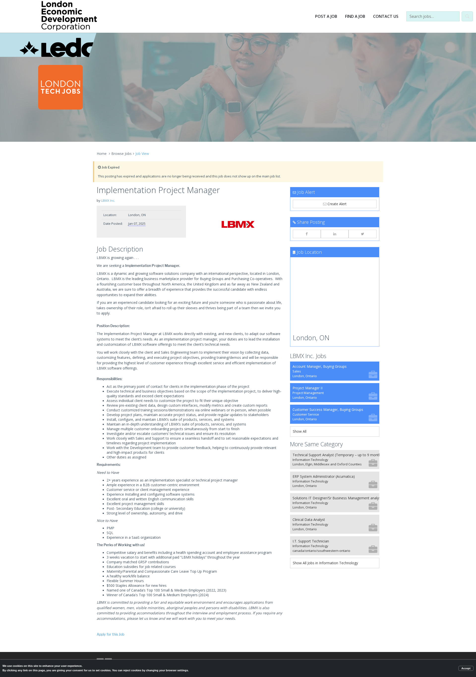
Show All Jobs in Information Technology (325, 563)
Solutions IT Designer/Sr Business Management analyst (336, 503)
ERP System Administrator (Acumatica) (324, 481)
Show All (299, 431)
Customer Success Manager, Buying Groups (328, 414)
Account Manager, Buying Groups (320, 371)
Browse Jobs (121, 153)
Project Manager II (308, 393)
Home (102, 153)
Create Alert (337, 203)
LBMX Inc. (108, 200)
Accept (466, 668)
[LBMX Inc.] (238, 224)
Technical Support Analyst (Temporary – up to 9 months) (336, 459)
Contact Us (385, 16)
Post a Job (326, 16)
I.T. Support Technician (321, 546)
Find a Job (355, 16)
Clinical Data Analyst (310, 524)
